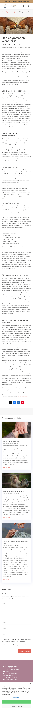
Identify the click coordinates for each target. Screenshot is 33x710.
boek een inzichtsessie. (22, 396)
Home (3, 12)
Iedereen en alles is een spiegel (13, 491)
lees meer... (6, 467)
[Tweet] (10, 402)
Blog (7, 12)
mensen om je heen (13, 12)
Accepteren (16, 701)
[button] (30, 684)
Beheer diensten (16, 697)
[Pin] (22, 402)
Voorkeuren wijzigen (16, 706)
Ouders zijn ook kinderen (11, 441)
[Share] (14, 402)
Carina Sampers (8, 47)
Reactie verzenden (25, 651)
